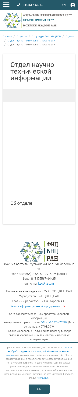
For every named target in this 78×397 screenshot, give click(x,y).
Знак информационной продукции (35, 306)
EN (64, 5)
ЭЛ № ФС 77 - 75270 (54, 322)
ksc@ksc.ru (46, 283)
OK (39, 389)
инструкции (43, 378)
